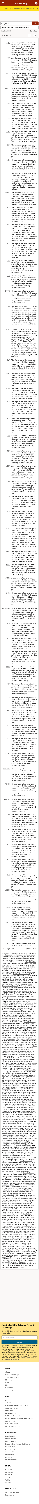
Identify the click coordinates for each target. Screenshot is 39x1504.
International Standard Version (26, 1065)
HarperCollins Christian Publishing (17, 1444)
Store (7, 1383)
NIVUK (7, 697)
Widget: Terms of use (12, 1426)
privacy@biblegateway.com (11, 1359)
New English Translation (23, 1145)
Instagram (9, 1472)
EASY (8, 244)
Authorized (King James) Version (18, 1075)
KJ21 (8, 43)
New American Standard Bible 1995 (13, 1133)
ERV (8, 224)
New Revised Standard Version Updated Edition (16, 1214)
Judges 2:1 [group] (6, 36)
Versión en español (12, 1492)
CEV (8, 173)
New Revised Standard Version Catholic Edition (16, 1204)
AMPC (7, 88)
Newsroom (9, 1388)
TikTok (7, 1477)
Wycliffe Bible (31, 1264)
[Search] (35, 23)
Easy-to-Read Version (26, 1003)
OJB (8, 814)
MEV (8, 551)
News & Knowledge (12, 1375)
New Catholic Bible (15, 1138)
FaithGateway (10, 1436)
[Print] (34, 35)
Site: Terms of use (11, 1424)
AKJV (8, 466)
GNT (8, 373)
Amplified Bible (24, 958)
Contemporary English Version (19, 991)
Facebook (8, 1469)
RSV (8, 845)
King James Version (17, 1073)
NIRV (8, 667)
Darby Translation (18, 996)
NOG (8, 565)
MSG (8, 529)
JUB (8, 436)
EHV (8, 261)
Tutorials (8, 1403)
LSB (8, 481)
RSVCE (7, 860)
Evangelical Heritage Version (18, 1011)
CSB (8, 118)
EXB (8, 306)
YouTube (8, 1483)
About (7, 1372)
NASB (8, 593)
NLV (8, 725)
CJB (8, 160)
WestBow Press (10, 1454)
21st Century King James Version (12, 953)
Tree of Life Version (29, 1248)
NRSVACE (6, 769)
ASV (8, 58)
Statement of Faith (12, 1377)
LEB (8, 496)
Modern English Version (23, 1101)
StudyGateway (10, 1439)
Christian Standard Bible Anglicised (20, 982)
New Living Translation (12, 1176)
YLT (8, 943)
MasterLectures (11, 1460)
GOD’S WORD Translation (19, 1042)
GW (8, 360)
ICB (8, 402)
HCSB (8, 388)
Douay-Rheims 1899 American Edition (23, 999)
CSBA (8, 132)
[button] (36, 3)
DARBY (7, 192)
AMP (8, 73)
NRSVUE (7, 799)
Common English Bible (9, 986)
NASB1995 (6, 608)
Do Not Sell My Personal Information (19, 1418)
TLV (8, 875)
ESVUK (7, 291)
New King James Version (24, 1167)
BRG (8, 103)
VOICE (7, 890)
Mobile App (9, 1380)
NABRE (7, 578)
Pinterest (8, 1475)
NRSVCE (7, 784)
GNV (8, 329)
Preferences (9, 1495)
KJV (8, 451)
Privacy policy (10, 1413)
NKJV (8, 710)
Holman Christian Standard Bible (23, 1054)
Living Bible (12, 1092)
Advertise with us (11, 1408)
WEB (8, 907)
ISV (8, 419)
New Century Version (9, 1142)
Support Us (9, 1390)
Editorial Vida (10, 1449)
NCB (8, 623)
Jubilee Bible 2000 (30, 1070)
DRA (8, 207)
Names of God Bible (29, 1106)
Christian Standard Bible (21, 974)
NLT (8, 739)
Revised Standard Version (23, 1229)
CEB (8, 145)
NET (8, 652)
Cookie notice (10, 1421)
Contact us (9, 1411)
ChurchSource (10, 1441)
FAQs (7, 1400)
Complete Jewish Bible (24, 987)
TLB (8, 511)
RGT (8, 829)
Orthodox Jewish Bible (27, 1222)
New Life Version (28, 1173)
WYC (8, 922)
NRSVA (7, 754)
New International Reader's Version (13, 1150)
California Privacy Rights (14, 1416)
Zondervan (9, 1457)
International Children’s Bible (22, 1060)
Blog (7, 1385)
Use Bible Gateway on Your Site (16, 1405)
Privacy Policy (24, 1358)
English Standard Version (10, 1017)
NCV (8, 638)
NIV (8, 684)
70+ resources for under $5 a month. (20, 8)
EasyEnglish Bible (7, 1006)
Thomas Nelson (10, 1452)
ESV (8, 276)
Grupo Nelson (10, 1447)
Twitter (7, 1480)
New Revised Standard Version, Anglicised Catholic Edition (17, 1194)
